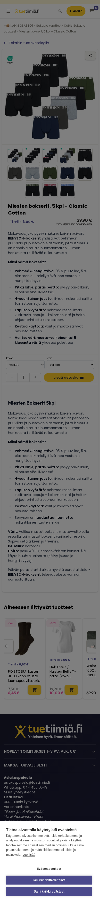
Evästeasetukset (49, 868)
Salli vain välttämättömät (49, 879)
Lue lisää (29, 854)
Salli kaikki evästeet (49, 891)
